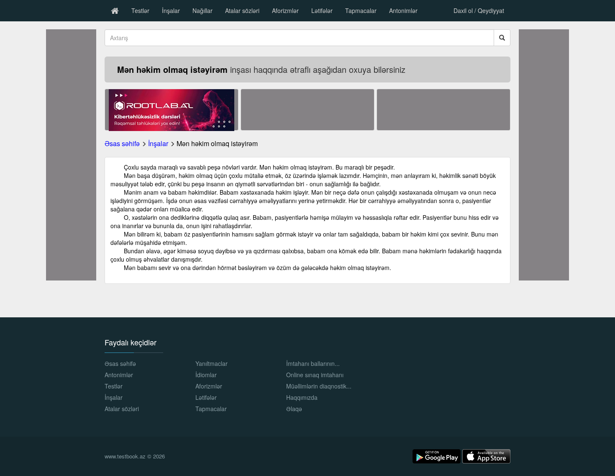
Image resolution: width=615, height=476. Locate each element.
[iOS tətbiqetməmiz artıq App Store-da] (486, 455)
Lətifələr (322, 10)
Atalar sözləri (242, 10)
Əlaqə (294, 408)
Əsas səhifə (122, 143)
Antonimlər (403, 10)
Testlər (140, 10)
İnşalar (171, 10)
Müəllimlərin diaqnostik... (318, 386)
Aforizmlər (285, 10)
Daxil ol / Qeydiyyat (479, 10)
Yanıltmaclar (211, 363)
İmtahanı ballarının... (313, 363)
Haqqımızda (302, 397)
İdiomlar (206, 375)
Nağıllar (202, 10)
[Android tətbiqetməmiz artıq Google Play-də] (437, 455)
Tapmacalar (361, 10)
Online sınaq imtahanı (314, 375)
